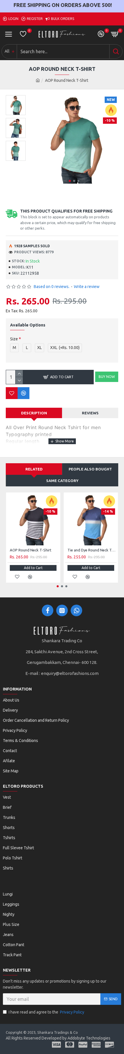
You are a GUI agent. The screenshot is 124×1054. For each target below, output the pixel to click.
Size (14, 339)
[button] (70, 181)
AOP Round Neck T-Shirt (30, 550)
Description (34, 413)
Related (34, 469)
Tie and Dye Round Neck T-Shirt (92, 550)
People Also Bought (90, 469)
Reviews (90, 413)
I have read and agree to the (46, 1012)
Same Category (62, 481)
